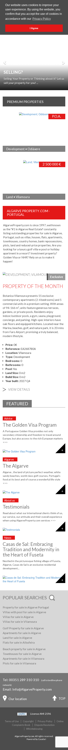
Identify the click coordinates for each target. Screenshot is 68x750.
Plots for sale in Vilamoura (19, 663)
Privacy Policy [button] (41, 18)
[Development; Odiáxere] (18, 114)
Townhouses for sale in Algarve (22, 653)
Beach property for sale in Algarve (24, 649)
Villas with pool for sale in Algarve (24, 612)
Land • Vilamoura (18, 197)
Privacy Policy (45, 721)
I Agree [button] (34, 28)
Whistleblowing (34, 728)
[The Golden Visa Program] (34, 451)
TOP (62, 698)
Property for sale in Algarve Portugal (26, 607)
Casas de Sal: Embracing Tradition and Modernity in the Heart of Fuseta (31, 549)
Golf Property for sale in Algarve (23, 628)
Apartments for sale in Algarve (22, 633)
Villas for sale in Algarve (18, 617)
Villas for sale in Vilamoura (20, 621)
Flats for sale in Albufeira (19, 642)
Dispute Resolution (44, 724)
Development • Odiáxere (23, 149)
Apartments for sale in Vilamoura (23, 658)
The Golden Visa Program (30, 425)
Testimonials (16, 507)
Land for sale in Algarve (17, 637)
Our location (18, 699)
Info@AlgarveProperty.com (32, 689)
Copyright (28, 721)
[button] (5, 60)
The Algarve (15, 466)
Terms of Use (12, 721)
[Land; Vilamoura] (13, 161)
